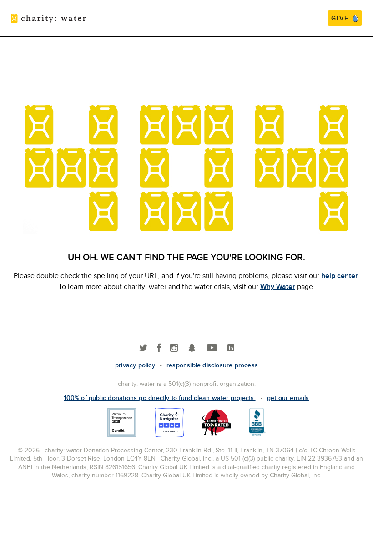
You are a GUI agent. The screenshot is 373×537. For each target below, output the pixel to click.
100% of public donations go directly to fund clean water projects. (159, 397)
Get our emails (288, 397)
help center (339, 275)
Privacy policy (135, 365)
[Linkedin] (230, 348)
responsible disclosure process (212, 365)
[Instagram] (174, 348)
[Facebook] (159, 348)
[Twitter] (143, 348)
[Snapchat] (192, 348)
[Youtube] (212, 348)
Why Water (277, 286)
